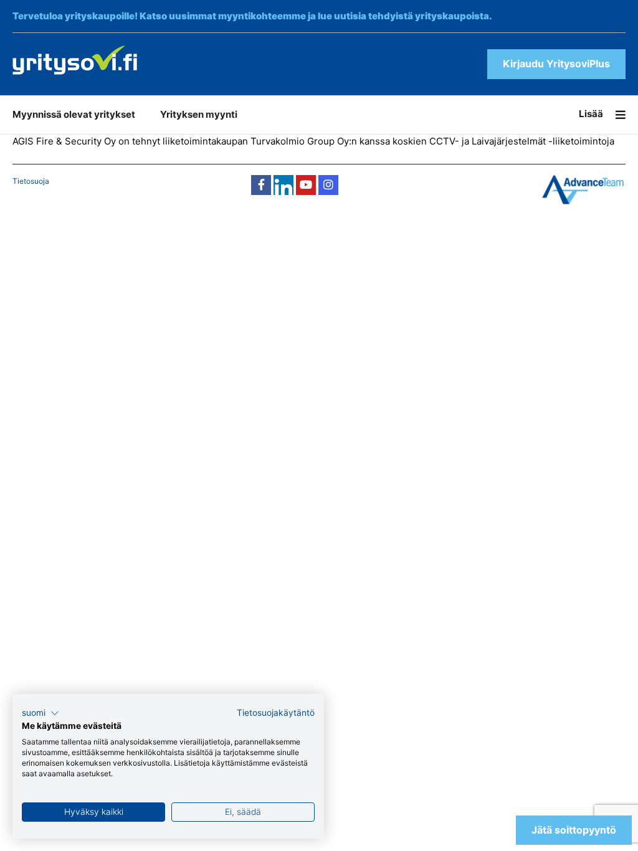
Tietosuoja (30, 181)
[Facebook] (261, 185)
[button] (40, 713)
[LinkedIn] (283, 185)
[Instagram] (328, 185)
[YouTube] (306, 185)
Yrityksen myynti (198, 114)
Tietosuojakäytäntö (276, 713)
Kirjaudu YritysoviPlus (556, 63)
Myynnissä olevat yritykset (73, 114)
